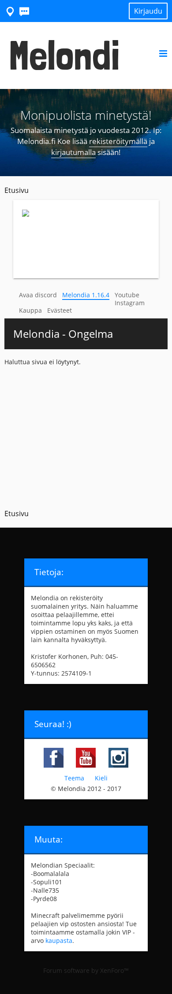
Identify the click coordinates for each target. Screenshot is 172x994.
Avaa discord (38, 295)
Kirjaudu (148, 11)
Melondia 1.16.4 (85, 295)
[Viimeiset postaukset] (24, 11)
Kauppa (30, 310)
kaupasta (58, 940)
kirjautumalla (73, 152)
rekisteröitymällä (118, 141)
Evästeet (59, 310)
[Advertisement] (86, 434)
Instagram (130, 303)
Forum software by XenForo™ (86, 970)
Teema (74, 778)
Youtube (127, 295)
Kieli (101, 778)
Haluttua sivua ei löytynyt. (42, 362)
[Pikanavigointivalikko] (10, 11)
